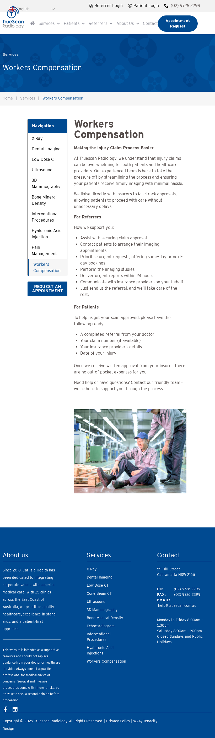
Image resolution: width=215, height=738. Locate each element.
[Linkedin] (15, 709)
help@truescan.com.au (177, 605)
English (22, 8)
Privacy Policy (118, 721)
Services (27, 98)
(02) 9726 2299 (185, 5)
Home (8, 98)
